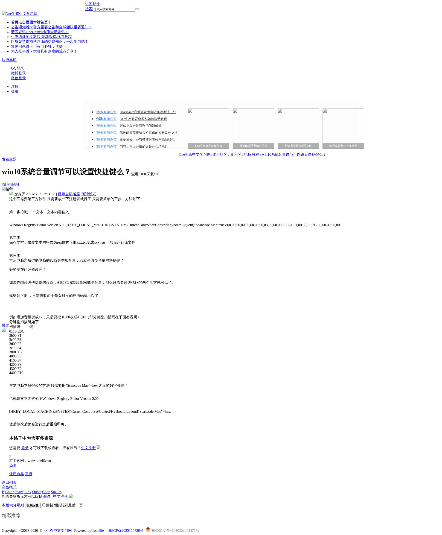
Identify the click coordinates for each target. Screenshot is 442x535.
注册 (14, 86)
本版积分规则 (13, 505)
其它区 (235, 154)
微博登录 (18, 73)
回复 (13, 465)
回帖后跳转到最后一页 (64, 505)
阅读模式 (88, 194)
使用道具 (16, 474)
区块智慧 (49, 42)
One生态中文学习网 (195, 154)
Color (9, 492)
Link (27, 492)
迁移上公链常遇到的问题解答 (141, 126)
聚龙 (5, 325)
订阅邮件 (92, 4)
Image (19, 492)
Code (46, 492)
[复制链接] (10, 184)
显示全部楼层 (69, 194)
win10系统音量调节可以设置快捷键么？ (294, 154)
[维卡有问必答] (106, 112)
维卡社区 (219, 154)
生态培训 (41, 37)
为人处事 (44, 51)
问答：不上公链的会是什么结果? (143, 146)
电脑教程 (251, 154)
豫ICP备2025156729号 (126, 530)
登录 (14, 91)
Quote (36, 492)
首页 (31, 22)
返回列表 (9, 482)
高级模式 (9, 487)
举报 (28, 474)
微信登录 (18, 78)
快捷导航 (9, 60)
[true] (137, 9)
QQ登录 (17, 68)
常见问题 (40, 46)
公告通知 (51, 27)
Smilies (56, 492)
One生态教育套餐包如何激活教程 (143, 119)
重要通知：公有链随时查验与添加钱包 (147, 139)
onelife (99, 530)
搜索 (89, 9)
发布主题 (9, 159)
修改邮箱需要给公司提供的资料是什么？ (149, 132)
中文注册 (88, 448)
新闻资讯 (40, 32)
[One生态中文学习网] (20, 14)
